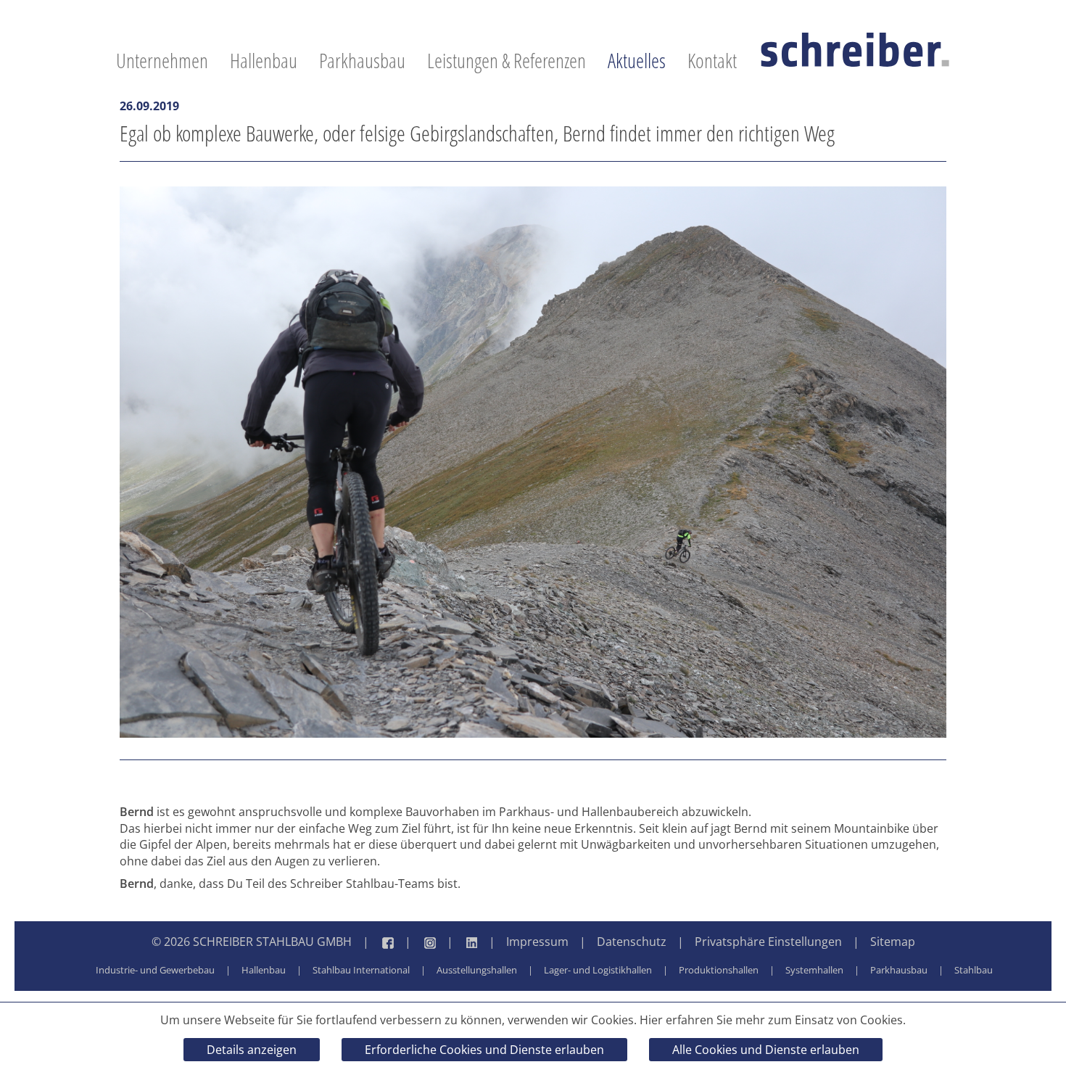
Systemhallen (814, 969)
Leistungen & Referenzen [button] (506, 60)
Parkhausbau (898, 969)
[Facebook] (373, 942)
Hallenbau (263, 969)
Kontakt (712, 60)
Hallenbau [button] (263, 60)
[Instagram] (415, 942)
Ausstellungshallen (477, 969)
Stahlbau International (361, 969)
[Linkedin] (457, 942)
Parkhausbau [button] (362, 60)
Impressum (537, 942)
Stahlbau (973, 969)
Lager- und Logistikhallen (598, 969)
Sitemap (892, 942)
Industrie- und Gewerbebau (155, 969)
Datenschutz (631, 942)
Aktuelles (637, 60)
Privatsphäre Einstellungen (768, 942)
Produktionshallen (719, 969)
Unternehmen (162, 60)
